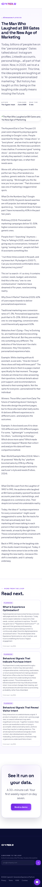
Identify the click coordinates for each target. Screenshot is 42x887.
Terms (11, 880)
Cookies (25, 880)
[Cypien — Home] (8, 4)
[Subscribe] (38, 862)
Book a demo (21, 807)
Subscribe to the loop (11, 855)
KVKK (17, 880)
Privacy (3, 880)
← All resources (7, 17)
